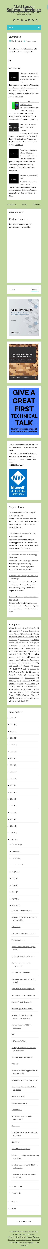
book (17, 634)
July (13, 878)
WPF (22, 698)
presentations (28, 663)
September (16, 865)
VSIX (11, 686)
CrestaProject (21, 1237)
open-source (14, 660)
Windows (20, 686)
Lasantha (11, 1240)
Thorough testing (18, 940)
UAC (13, 1034)
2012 (11, 812)
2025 (11, 724)
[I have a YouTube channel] (21, 20)
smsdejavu (33, 669)
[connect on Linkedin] (25, 20)
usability (26, 680)
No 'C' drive (16, 1142)
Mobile (31, 654)
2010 (11, 826)
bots (35, 634)
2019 (11, 765)
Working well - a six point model (23, 995)
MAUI (11, 654)
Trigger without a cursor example (24, 933)
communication (24, 640)
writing (36, 698)
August (14, 871)
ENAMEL (32, 645)
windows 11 (18, 689)
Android (25, 631)
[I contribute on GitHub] (13, 20)
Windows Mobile (16, 692)
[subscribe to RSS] (32, 20)
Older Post (37, 204)
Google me (15, 1126)
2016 (11, 785)
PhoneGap (25, 660)
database (22, 643)
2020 (11, 758)
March (14, 905)
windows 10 (33, 686)
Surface (34, 672)
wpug (28, 698)
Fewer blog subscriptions (21, 1149)
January (14, 1193)
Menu (11, 27)
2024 (11, 731)
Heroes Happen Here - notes (22, 1009)
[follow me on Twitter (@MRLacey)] (10, 20)
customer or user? (18, 1096)
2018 (11, 772)
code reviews (13, 640)
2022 (11, 745)
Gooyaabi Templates (26, 1243)
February (15, 1186)
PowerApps (12, 663)
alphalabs (16, 631)
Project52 (13, 665)
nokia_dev (21, 657)
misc (20, 654)
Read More (19, 96)
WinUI (16, 698)
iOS (35, 651)
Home (24, 204)
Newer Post (11, 204)
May (13, 892)
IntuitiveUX (25, 651)
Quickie (26, 666)
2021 (11, 751)
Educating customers (19, 1103)
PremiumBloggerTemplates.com (27, 1240)
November (16, 851)
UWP (21, 684)
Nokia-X (33, 657)
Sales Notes (16, 927)
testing (31, 675)
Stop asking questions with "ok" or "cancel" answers (28, 127)
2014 (11, 799)
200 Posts (15, 36)
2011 (11, 819)
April (14, 899)
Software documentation (21, 972)
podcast (34, 660)
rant (15, 668)
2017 (11, 779)
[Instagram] (28, 20)
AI (38, 628)
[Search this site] (36, 20)
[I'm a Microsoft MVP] (17, 20)
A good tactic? (17, 1110)
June (13, 885)
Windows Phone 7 (30, 695)
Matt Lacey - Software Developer (24, 8)
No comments (31, 41)
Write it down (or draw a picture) (23, 989)
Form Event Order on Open (21, 910)
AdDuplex (29, 628)
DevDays (33, 643)
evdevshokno (14, 648)
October (15, 858)
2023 (11, 738)
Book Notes (26, 634)
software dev (16, 671)
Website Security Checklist (21, 1002)
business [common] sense (21, 636)
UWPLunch (31, 684)
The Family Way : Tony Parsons (23, 956)
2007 (11, 1202)
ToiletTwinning (30, 678)
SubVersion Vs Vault (19, 1041)
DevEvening (13, 646)
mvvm (11, 657)
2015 (11, 792)
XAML (23, 701)
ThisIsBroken (14, 678)
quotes (36, 666)
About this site (15, 628)
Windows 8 (30, 689)
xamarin (15, 701)
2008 (11, 839)
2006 (11, 1208)
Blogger (28, 1221)
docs (24, 645)
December (15, 844)
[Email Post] (9, 60)
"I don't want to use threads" (22, 1057)
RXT (24, 669)
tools (11, 681)
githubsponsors (30, 648)
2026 (11, 718)
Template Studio (15, 675)
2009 (11, 833)
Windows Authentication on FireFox (25, 1080)
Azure (11, 634)
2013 (11, 806)
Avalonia (33, 631)
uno (18, 681)
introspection (13, 651)
